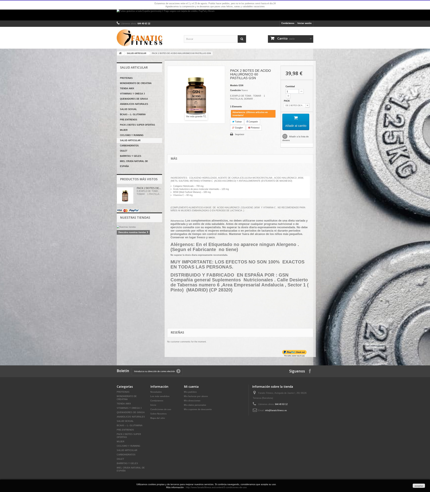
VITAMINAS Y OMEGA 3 (132, 93)
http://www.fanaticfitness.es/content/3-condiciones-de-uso (216, 487)
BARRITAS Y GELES (130, 156)
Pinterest (255, 127)
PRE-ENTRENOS (128, 119)
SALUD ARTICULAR (136, 53)
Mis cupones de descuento (198, 409)
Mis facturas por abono (196, 396)
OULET (123, 151)
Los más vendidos (159, 396)
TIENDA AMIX (127, 88)
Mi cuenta (191, 387)
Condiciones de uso (160, 409)
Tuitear (238, 121)
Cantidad (290, 86)
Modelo (234, 85)
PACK (287, 101)
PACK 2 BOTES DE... (149, 188)
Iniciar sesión (304, 23)
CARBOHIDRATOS (129, 145)
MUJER (123, 130)
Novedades (156, 392)
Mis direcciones (192, 400)
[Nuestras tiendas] (139, 227)
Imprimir (239, 134)
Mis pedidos (190, 392)
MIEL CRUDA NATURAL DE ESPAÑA (134, 164)
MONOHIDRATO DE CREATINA (136, 83)
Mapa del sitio (157, 418)
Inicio (153, 405)
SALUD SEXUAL (128, 109)
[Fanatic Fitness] (148, 37)
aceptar (419, 485)
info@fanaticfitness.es (276, 410)
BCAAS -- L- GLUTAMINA (133, 114)
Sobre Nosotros (158, 414)
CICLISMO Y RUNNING (131, 135)
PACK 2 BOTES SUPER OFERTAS (137, 125)
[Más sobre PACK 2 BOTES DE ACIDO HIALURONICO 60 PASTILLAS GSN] (125, 195)
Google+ (238, 127)
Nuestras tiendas (135, 217)
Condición (235, 90)
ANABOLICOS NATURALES (134, 104)
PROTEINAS (126, 78)
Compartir (253, 121)
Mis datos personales (195, 405)
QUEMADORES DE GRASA (134, 99)
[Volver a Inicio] (120, 53)
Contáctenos (287, 23)
